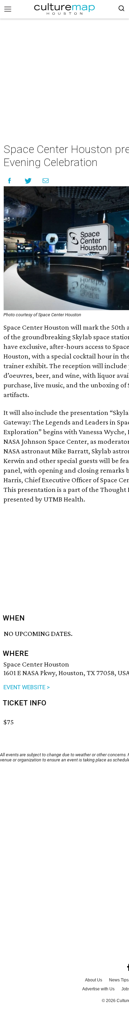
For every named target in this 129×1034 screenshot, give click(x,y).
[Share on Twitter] (28, 181)
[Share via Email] (45, 180)
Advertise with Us (98, 989)
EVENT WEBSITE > (26, 687)
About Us (93, 980)
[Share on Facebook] (9, 181)
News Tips (119, 980)
